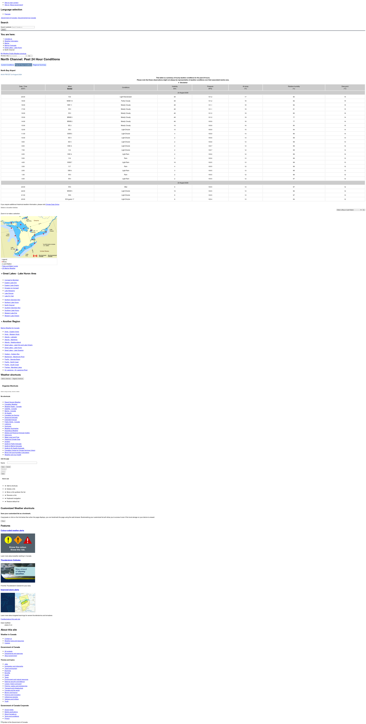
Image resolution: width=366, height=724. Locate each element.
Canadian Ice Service (12, 415)
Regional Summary (39, 65)
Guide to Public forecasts (13, 444)
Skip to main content (11, 3)
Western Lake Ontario (12, 316)
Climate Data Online (52, 204)
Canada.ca (8, 39)
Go (29, 56)
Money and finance (11, 692)
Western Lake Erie (11, 313)
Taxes (7, 677)
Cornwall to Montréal (12, 280)
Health (7, 675)
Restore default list (13, 501)
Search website (6, 27)
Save (3, 467)
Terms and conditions (12, 716)
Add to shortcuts (6, 378)
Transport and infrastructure (14, 688)
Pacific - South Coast (12, 365)
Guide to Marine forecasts (13, 446)
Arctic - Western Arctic (12, 334)
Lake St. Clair (9, 296)
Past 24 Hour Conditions (23, 65)
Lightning (8, 424)
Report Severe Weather (12, 402)
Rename (4, 469)
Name (3, 463)
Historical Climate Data (12, 439)
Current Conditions (7, 65)
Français (7, 14)
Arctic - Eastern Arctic (12, 332)
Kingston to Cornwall (12, 288)
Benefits (7, 673)
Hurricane (8, 426)
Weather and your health (13, 455)
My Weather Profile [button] (7, 53)
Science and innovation (12, 695)
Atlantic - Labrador (11, 337)
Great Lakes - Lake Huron (13, 47)
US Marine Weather (8, 268)
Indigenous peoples (11, 697)
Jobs (6, 664)
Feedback (10, 619)
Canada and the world (12, 690)
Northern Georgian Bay (12, 300)
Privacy (7, 718)
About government (11, 656)
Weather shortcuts (20, 53)
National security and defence (15, 681)
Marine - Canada (10, 411)
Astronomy (8, 435)
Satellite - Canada (11, 409)
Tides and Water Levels (10, 266)
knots (70, 88)
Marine (7, 43)
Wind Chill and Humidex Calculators (17, 452)
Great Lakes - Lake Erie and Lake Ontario (19, 345)
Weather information (11, 41)
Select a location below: (9, 207)
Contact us (8, 639)
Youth (6, 701)
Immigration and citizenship (14, 666)
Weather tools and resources (14, 641)
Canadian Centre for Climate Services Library (20, 450)
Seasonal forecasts (11, 417)
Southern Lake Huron (12, 310)
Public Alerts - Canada (12, 422)
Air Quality (8, 413)
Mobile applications (11, 712)
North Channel (9, 305)
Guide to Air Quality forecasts (14, 448)
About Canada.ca (10, 714)
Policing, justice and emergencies (16, 686)
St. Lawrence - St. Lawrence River (16, 370)
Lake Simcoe (9, 293)
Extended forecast (11, 420)
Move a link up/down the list (16, 492)
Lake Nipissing (10, 291)
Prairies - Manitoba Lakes (13, 367)
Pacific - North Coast (11, 362)
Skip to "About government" (14, 5)
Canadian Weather (11, 404)
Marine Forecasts (10, 45)
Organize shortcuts (18, 378)
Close (3, 521)
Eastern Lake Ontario (12, 285)
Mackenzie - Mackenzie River (14, 357)
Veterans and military (12, 699)
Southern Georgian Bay (12, 308)
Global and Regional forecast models (17, 433)
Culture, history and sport (13, 684)
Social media (9, 710)
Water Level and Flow (12, 437)
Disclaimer (184, 82)
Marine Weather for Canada (10, 328)
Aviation (7, 441)
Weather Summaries (11, 428)
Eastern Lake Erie (11, 283)
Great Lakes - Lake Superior (14, 350)
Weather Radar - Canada (13, 406)
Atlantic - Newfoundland (13, 342)
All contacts (8, 651)
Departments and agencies (14, 653)
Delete (3, 471)
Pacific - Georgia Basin (12, 359)
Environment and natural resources (16, 679)
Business (8, 671)
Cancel (8, 467)
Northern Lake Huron (12, 302)
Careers (7, 643)
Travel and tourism (11, 668)
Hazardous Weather (11, 430)
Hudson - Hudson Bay (12, 354)
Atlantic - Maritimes (11, 340)
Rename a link (11, 495)
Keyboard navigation (14, 498)
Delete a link (11, 489)
